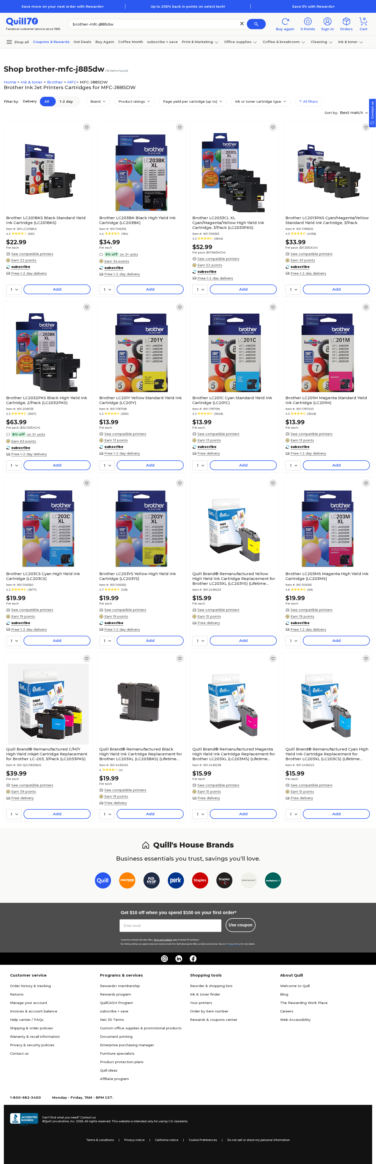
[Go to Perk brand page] (176, 881)
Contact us (19, 1053)
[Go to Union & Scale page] (249, 881)
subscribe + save (162, 42)
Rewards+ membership (120, 986)
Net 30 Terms (112, 1020)
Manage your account (28, 1003)
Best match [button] (352, 112)
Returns (17, 994)
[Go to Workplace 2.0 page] (273, 881)
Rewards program (115, 994)
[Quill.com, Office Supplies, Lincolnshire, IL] (24, 1119)
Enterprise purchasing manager (127, 1045)
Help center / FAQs (26, 1020)
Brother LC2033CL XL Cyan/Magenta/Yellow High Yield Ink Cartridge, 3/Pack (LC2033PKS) (228, 222)
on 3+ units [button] (129, 254)
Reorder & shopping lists (211, 986)
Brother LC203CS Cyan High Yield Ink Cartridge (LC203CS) (43, 576)
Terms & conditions (100, 1140)
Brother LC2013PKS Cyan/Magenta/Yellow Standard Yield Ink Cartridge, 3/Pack (327, 220)
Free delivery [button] (208, 453)
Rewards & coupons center (213, 1020)
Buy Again (104, 42)
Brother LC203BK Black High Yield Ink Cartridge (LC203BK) (137, 220)
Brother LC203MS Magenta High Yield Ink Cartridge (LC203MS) (327, 576)
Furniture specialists (117, 1053)
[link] (87, 127)
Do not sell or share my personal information (258, 1140)
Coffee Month (130, 42)
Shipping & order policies (31, 1028)
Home (10, 82)
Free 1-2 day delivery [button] (29, 273)
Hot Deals (82, 42)
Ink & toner (32, 82)
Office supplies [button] (237, 42)
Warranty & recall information (35, 1036)
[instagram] (164, 959)
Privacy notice (134, 1140)
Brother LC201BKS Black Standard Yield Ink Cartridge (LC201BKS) (46, 220)
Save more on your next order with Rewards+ (62, 6)
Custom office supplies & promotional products (141, 1028)
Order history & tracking (30, 986)
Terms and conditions (163, 940)
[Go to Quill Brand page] (103, 881)
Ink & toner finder (205, 994)
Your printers (201, 1003)
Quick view (46, 198)
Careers (286, 1011)
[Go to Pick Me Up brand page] (151, 881)
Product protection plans (121, 1062)
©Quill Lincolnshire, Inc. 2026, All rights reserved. (76, 1121)
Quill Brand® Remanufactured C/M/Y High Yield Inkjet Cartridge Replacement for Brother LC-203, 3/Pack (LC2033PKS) (46, 754)
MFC (71, 82)
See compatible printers (32, 254)
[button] (242, 23)
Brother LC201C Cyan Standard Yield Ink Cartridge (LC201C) (232, 400)
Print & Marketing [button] (197, 42)
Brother (55, 82)
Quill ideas (108, 1070)
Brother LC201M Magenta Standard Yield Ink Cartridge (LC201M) (326, 400)
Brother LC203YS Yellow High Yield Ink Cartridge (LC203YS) (137, 576)
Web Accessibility (295, 1020)
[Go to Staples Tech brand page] (224, 881)
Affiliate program (114, 1079)
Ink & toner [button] (348, 42)
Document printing (116, 1036)
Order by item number (209, 1011)
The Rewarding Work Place (304, 1003)
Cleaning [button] (319, 42)
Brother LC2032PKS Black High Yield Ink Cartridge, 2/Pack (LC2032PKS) (46, 400)
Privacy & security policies (32, 1045)
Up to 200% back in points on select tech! (188, 6)
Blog (284, 994)
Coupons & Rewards (51, 42)
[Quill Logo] (22, 21)
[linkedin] (179, 959)
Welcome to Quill (295, 986)
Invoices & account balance (33, 1011)
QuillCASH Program (116, 1003)
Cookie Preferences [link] (203, 1140)
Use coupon (240, 925)
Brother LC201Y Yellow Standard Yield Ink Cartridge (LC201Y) (140, 400)
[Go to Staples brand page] (200, 881)
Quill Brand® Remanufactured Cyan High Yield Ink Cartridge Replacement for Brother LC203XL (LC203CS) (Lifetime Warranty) (326, 754)
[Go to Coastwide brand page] (127, 881)
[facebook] (193, 959)
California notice (166, 1140)
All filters (310, 101)
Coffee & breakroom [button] (281, 42)
